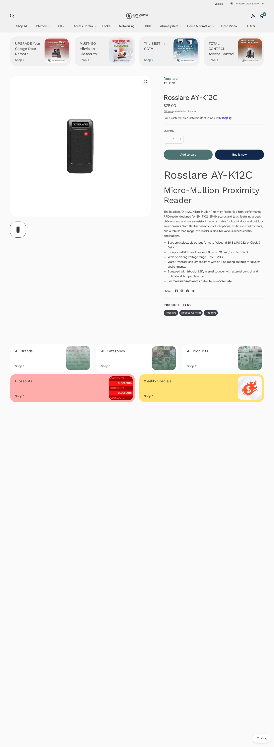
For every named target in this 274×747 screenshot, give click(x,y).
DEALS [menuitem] (250, 26)
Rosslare (171, 79)
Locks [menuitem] (106, 26)
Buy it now (239, 154)
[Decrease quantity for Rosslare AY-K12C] (167, 139)
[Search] (13, 16)
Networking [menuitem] (127, 26)
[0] (260, 16)
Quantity (169, 130)
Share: (168, 291)
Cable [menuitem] (147, 26)
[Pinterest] (187, 290)
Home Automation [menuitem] (199, 26)
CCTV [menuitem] (61, 26)
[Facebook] (176, 290)
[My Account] (253, 16)
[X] (182, 290)
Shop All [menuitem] (21, 26)
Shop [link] (18, 60)
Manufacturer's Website (217, 281)
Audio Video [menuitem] (228, 26)
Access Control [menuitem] (83, 26)
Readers (211, 312)
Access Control (191, 312)
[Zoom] (145, 81)
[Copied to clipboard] (193, 290)
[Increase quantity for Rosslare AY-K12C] (180, 139)
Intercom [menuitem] (42, 26)
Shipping (168, 111)
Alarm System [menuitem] (169, 26)
